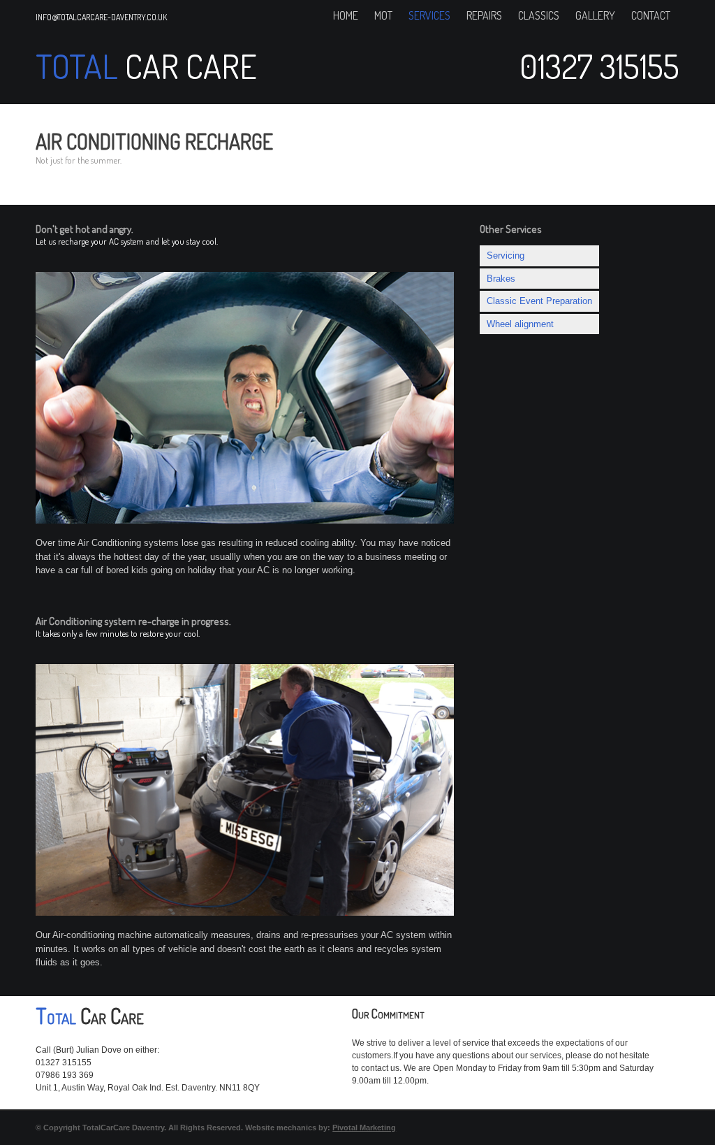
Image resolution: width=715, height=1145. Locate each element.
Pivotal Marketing (364, 1127)
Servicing (505, 255)
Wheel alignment (520, 324)
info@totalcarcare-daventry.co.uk (101, 17)
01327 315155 (599, 66)
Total (77, 66)
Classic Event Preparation (539, 301)
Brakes (501, 278)
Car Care (187, 66)
